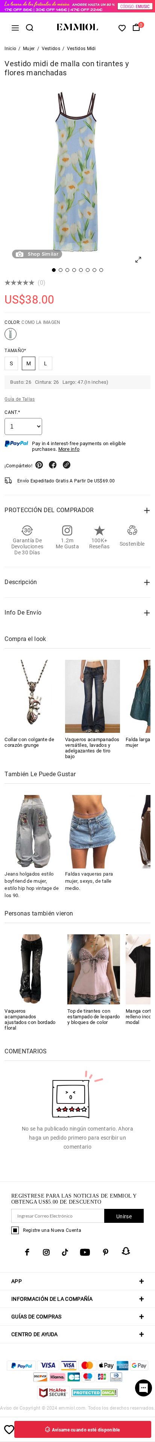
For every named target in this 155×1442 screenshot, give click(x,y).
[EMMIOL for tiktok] (65, 1252)
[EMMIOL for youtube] (85, 1252)
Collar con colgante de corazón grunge (29, 742)
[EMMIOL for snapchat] (126, 1251)
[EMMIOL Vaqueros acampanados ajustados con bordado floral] (31, 968)
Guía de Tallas (20, 399)
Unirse (124, 1216)
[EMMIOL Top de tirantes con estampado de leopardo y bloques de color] (93, 968)
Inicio (10, 48)
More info (69, 449)
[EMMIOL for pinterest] (105, 1252)
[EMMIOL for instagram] (46, 1252)
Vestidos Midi (81, 48)
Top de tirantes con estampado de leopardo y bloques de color (93, 1016)
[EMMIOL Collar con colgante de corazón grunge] (32, 696)
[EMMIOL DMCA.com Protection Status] (94, 1397)
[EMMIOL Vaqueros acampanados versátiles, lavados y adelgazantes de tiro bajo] (92, 696)
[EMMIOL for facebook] (27, 1252)
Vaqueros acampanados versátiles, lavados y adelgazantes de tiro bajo (92, 748)
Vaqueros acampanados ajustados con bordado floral (30, 1019)
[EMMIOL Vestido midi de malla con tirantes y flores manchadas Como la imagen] (10, 337)
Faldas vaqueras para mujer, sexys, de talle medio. (89, 881)
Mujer (29, 48)
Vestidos (51, 48)
